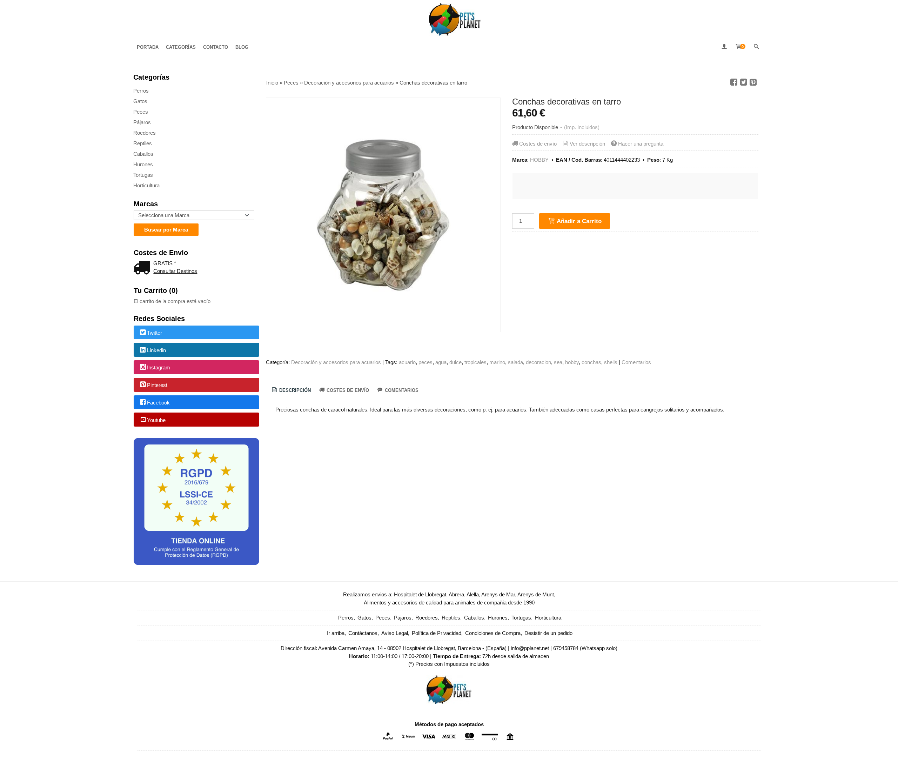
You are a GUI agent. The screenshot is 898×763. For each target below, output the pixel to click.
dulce (455, 362)
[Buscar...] (756, 47)
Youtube (156, 420)
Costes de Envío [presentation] (347, 390)
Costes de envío (538, 144)
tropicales (475, 362)
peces (425, 362)
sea (558, 362)
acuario (407, 362)
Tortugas (143, 175)
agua (441, 362)
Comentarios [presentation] (400, 390)
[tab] (291, 390)
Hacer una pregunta (640, 144)
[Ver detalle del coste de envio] (143, 268)
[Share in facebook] (734, 82)
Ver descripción (587, 144)
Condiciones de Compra (493, 633)
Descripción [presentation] (294, 390)
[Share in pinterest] (753, 82)
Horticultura (146, 185)
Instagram (158, 368)
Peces (140, 112)
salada (515, 362)
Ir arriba (335, 633)
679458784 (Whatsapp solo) (585, 648)
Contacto (215, 47)
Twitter (154, 333)
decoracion (538, 362)
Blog (241, 47)
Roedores (144, 133)
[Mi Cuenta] (724, 47)
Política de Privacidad (436, 633)
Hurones (143, 164)
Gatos (140, 101)
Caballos (143, 154)
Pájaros (142, 122)
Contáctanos (362, 633)
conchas (591, 362)
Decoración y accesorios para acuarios (336, 362)
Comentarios (636, 362)
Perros (141, 91)
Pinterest (157, 385)
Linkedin (156, 350)
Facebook (158, 403)
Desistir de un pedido (548, 633)
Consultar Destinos (175, 271)
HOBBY (539, 160)
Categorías (181, 47)
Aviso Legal (394, 633)
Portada (148, 47)
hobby (572, 362)
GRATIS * (164, 263)
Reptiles (142, 143)
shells (610, 362)
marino (497, 362)
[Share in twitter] (744, 82)
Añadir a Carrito (578, 221)
